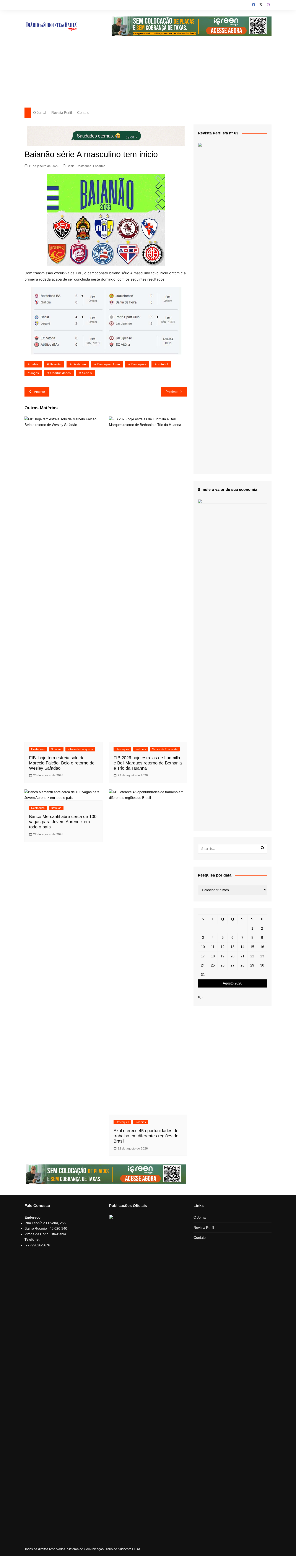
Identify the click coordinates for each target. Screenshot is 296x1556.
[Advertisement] (148, 75)
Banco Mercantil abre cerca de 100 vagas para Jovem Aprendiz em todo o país (62, 821)
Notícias (56, 749)
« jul (201, 997)
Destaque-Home (108, 364)
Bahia (71, 166)
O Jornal (39, 112)
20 (232, 956)
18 (213, 956)
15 (252, 947)
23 (262, 956)
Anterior (39, 391)
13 (232, 947)
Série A (87, 373)
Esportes (99, 166)
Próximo (171, 391)
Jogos (35, 373)
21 (242, 956)
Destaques (83, 166)
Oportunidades (60, 373)
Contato (83, 112)
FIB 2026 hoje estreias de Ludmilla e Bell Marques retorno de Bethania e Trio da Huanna (148, 763)
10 (203, 947)
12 (222, 947)
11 (213, 947)
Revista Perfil (61, 112)
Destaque (79, 364)
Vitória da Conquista (80, 749)
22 (252, 956)
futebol (163, 364)
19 (222, 956)
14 (242, 947)
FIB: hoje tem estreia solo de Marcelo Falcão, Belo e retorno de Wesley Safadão (61, 763)
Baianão (55, 364)
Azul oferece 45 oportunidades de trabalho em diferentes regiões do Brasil (146, 1135)
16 (262, 947)
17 (203, 956)
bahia (34, 364)
